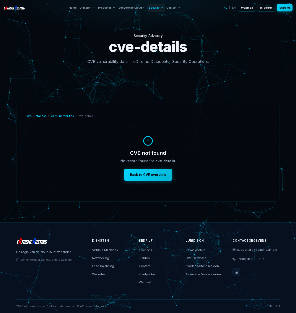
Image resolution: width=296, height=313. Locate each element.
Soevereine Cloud (130, 7)
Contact (171, 7)
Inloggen (266, 7)
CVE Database (37, 116)
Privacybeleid (195, 250)
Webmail (247, 7)
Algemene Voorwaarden (203, 274)
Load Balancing (103, 266)
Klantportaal (147, 274)
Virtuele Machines (105, 250)
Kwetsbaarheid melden (202, 266)
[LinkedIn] (236, 272)
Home (73, 7)
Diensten (85, 7)
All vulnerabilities (62, 116)
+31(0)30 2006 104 (250, 259)
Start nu (284, 7)
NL (225, 7)
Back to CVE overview (148, 175)
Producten (105, 7)
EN (234, 7)
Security (154, 7)
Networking (100, 258)
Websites (99, 274)
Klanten (144, 258)
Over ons (145, 250)
